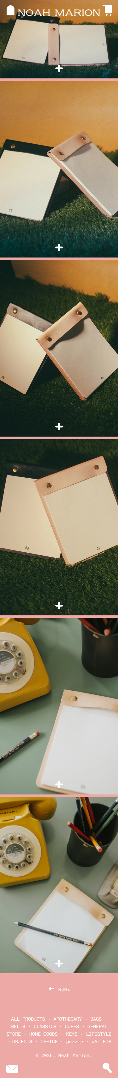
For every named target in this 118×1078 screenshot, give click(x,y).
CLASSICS (45, 1026)
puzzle (74, 1041)
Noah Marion (73, 1055)
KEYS (71, 1034)
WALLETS (101, 1041)
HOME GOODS (43, 1034)
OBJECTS (22, 1041)
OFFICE (49, 1041)
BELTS (18, 1026)
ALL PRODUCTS (28, 1019)
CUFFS (72, 1026)
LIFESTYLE (98, 1034)
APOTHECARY (67, 1019)
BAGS (96, 1019)
